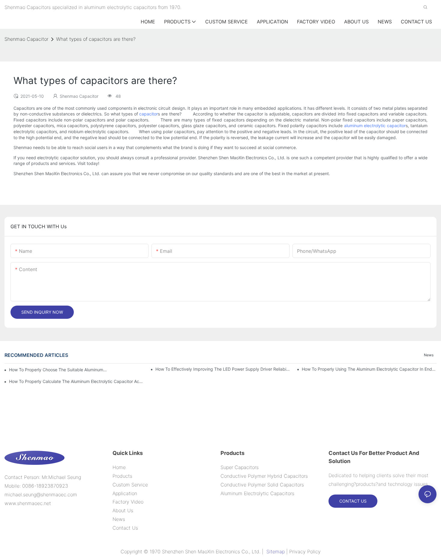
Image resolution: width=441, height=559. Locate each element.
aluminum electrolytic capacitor (375, 125)
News (429, 355)
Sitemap (275, 552)
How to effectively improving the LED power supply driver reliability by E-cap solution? (222, 369)
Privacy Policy (305, 552)
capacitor (148, 113)
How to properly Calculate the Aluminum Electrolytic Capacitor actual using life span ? (76, 381)
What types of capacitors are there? (96, 39)
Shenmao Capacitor (26, 39)
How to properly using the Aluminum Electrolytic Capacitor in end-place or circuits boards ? (369, 369)
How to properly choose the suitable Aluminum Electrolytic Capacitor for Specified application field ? (58, 369)
